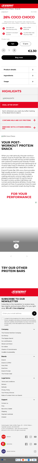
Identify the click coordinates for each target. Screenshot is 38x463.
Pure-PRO (4, 365)
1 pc (12, 44)
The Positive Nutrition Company (11, 332)
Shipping (4, 411)
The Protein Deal (6, 373)
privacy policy (8, 323)
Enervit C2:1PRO (6, 362)
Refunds (4, 387)
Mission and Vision (6, 344)
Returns (3, 384)
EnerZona (4, 368)
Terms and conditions (8, 381)
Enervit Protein (6, 371)
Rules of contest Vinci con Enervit (11, 395)
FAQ (2, 406)
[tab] (19, 70)
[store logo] (8, 5)
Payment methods (7, 414)
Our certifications (6, 341)
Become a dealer (6, 408)
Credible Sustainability (8, 352)
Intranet (3, 417)
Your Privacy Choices (7, 392)
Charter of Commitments (9, 349)
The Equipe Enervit (7, 338)
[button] (4, 460)
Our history (4, 335)
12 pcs (25, 44)
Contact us (4, 403)
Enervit (3, 360)
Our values (4, 346)
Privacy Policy (5, 390)
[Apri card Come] (16, 246)
